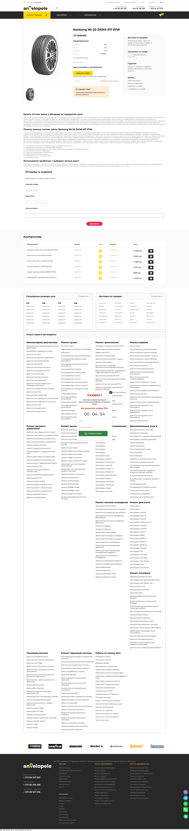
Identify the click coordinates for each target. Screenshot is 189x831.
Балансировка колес (137, 795)
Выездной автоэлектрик (140, 618)
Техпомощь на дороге (138, 784)
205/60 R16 (46, 323)
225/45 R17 (61, 310)
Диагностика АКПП (34, 364)
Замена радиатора (103, 567)
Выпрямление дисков (139, 365)
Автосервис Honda (103, 488)
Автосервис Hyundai (103, 491)
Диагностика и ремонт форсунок (40, 660)
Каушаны (102, 322)
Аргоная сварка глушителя (72, 430)
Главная (25, 21)
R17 (59, 303)
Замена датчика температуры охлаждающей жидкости (107, 551)
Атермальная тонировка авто (142, 497)
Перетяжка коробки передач (107, 670)
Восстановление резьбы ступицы (144, 356)
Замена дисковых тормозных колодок (76, 696)
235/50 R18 (77, 313)
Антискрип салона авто (139, 490)
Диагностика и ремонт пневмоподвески (139, 378)
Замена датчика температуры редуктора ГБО (39, 692)
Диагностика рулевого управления (41, 439)
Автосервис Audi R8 (138, 529)
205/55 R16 (46, 320)
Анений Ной (151, 303)
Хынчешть (118, 306)
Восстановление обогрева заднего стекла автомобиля (144, 607)
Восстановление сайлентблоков (143, 359)
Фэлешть (118, 303)
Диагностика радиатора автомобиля (110, 512)
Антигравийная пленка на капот (74, 385)
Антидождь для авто (138, 484)
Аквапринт (65, 352)
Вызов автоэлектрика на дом (142, 621)
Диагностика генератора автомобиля (145, 648)
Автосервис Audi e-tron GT (141, 522)
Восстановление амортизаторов (143, 349)
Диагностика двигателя (36, 408)
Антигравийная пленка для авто (74, 382)
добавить (94, 224)
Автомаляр (63, 812)
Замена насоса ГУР (34, 466)
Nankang (44, 21)
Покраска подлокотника (105, 688)
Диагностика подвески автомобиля (144, 390)
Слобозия (133, 306)
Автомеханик (64, 817)
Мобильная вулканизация (139, 770)
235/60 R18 (78, 316)
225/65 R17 (61, 316)
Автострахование (137, 443)
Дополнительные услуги (143, 426)
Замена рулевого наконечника (39, 484)
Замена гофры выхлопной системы (75, 451)
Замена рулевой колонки (37, 494)
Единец (132, 316)
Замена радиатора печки (105, 574)
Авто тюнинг (135, 346)
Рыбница (133, 322)
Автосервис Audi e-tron (105, 462)
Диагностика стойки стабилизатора (144, 402)
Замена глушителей (69, 448)
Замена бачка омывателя (105, 532)
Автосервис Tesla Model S (105, 506)
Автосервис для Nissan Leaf (141, 583)
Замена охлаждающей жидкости (108, 561)
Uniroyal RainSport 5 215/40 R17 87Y (39, 266)
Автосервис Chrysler (138, 548)
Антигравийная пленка (70, 376)
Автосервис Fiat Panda (139, 561)
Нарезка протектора (137, 792)
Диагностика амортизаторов (38, 367)
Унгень (149, 319)
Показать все (84, 296)
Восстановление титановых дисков (144, 362)
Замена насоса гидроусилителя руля (42, 463)
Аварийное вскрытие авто (141, 577)
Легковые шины (35, 21)
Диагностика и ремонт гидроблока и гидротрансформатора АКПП (110, 371)
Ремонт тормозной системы (76, 653)
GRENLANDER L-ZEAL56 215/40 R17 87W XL (42, 277)
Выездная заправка (137, 776)
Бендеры (102, 309)
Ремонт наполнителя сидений (108, 701)
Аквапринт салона (103, 657)
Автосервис (100, 443)
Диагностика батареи (35, 374)
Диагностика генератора (37, 395)
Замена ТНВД (32, 724)
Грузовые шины (64, 776)
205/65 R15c (30, 323)
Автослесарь (63, 814)
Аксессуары (63, 779)
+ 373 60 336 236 (138, 9)
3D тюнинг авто (67, 346)
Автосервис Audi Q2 (103, 465)
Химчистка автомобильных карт (108, 704)
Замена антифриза (103, 526)
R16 (43, 303)
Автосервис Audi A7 (138, 519)
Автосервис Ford (137, 564)
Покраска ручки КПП (104, 691)
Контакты (152, 2)
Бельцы (149, 306)
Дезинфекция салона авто (106, 666)
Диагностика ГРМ (34, 405)
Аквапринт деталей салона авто (143, 459)
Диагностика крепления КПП (107, 376)
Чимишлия (119, 313)
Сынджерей (103, 316)
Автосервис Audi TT (138, 532)
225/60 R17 (61, 313)
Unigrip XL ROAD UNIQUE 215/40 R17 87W (41, 272)
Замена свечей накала (36, 721)
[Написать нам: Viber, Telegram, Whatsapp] (186, 816)
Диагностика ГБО (34, 392)
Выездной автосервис (139, 615)
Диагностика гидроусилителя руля (41, 402)
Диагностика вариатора (36, 380)
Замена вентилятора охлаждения (109, 536)
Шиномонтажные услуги (139, 798)
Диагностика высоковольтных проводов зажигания (39, 384)
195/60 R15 (29, 316)
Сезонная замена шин (138, 779)
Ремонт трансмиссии (107, 342)
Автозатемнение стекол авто (142, 430)
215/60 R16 (45, 310)
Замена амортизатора (139, 421)
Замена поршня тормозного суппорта (77, 706)
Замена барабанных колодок (73, 671)
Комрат (101, 306)
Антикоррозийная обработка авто (75, 394)
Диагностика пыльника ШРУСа (108, 384)
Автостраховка (136, 452)
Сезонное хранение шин (139, 768)
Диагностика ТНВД (34, 663)
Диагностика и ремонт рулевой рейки (42, 435)
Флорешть (118, 322)
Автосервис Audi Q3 (138, 525)
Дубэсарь (149, 313)
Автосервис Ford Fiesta (139, 568)
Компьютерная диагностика (42, 342)
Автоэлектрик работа (67, 823)
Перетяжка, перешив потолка (107, 681)
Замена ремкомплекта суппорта (74, 726)
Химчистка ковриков (104, 710)
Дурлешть (118, 316)
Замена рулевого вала (36, 481)
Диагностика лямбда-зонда (72, 439)
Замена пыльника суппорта (72, 709)
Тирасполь (103, 319)
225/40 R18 (77, 306)
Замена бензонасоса (35, 685)
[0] (160, 15)
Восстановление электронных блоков (145, 611)
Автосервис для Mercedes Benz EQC (145, 580)
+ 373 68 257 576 (156, 9)
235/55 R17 (61, 320)
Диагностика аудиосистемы (38, 371)
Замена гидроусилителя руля (39, 448)
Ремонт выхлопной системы (76, 426)
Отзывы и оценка (38, 172)
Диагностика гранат (103, 362)
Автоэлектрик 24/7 (137, 586)
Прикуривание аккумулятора (141, 787)
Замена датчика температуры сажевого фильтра (73, 470)
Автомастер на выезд (139, 433)
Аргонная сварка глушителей (73, 433)
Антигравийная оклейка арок (73, 372)
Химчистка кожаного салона (107, 714)
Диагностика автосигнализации (40, 358)
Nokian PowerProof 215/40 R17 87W (39, 255)
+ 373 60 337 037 (120, 9)
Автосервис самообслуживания (143, 439)
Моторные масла (65, 781)
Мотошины (63, 773)
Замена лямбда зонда (70, 487)
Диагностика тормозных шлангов (75, 668)
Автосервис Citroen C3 (104, 472)
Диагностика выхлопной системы (40, 389)
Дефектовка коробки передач (107, 349)
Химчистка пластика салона (106, 717)
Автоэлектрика (136, 593)
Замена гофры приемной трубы (74, 461)
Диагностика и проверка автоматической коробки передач (109, 366)
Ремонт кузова (69, 342)
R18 (75, 303)
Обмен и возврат (130, 2)
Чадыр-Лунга (134, 309)
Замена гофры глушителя (71, 454)
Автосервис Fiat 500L (138, 555)
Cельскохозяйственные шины (70, 770)
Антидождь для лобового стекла (143, 487)
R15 (27, 303)
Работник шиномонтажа (68, 820)
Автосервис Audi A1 (103, 459)
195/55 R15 (29, 313)
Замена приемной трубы (71, 494)
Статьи (61, 803)
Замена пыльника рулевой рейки (40, 475)
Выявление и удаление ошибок (40, 351)
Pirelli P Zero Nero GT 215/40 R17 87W (40, 261)
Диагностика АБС (34, 354)
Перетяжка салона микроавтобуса (109, 673)
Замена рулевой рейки (36, 497)
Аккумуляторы (64, 784)
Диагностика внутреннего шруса (109, 359)
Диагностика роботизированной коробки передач (109, 388)
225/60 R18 (78, 310)
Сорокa (117, 309)
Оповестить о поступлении (109, 81)
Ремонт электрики (140, 573)
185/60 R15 (29, 306)
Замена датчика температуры (107, 542)
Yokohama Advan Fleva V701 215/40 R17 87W (42, 250)
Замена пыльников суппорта (73, 723)
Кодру (132, 303)
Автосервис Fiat (136, 551)
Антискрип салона (103, 660)
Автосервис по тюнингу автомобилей (145, 436)
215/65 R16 (45, 313)
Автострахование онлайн (140, 449)
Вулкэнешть (150, 322)
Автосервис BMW (137, 535)
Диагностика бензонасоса (37, 377)
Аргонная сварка (68, 410)
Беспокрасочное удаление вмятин (75, 414)
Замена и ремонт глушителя (72, 474)
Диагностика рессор (138, 394)
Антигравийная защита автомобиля (76, 356)
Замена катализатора (70, 477)
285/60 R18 (78, 323)
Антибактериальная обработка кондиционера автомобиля (143, 471)
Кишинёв (102, 303)
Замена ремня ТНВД (35, 708)
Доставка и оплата (113, 2)
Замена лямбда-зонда (70, 490)
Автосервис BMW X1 (138, 542)
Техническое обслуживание (104, 784)
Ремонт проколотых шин (139, 790)
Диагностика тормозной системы (75, 665)
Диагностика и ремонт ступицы (143, 382)
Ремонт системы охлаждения (111, 502)
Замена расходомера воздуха (39, 700)
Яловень (118, 319)
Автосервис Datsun (103, 478)
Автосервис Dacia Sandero (106, 475)
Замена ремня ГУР (34, 478)
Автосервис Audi (102, 456)
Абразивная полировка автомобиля (76, 349)
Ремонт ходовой (139, 342)
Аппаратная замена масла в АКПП (109, 346)
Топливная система (37, 653)
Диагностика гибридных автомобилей (42, 398)
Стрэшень (102, 313)
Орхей (132, 313)
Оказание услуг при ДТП (139, 781)
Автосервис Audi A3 (138, 512)
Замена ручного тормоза (71, 729)
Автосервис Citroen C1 (104, 469)
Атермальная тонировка (140, 494)
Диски (61, 787)
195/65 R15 (29, 320)
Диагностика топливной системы (40, 666)
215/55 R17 (61, 306)
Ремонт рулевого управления (36, 427)
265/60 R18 (78, 320)
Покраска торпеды (103, 697)
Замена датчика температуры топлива (42, 696)
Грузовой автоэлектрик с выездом (144, 624)
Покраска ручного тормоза (106, 694)
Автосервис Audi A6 (138, 516)
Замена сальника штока (36, 715)
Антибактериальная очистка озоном (110, 509)
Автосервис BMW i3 (138, 538)
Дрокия (149, 309)
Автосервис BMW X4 (138, 545)
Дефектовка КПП (102, 352)
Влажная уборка (102, 663)
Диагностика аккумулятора (38, 361)
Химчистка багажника (104, 707)
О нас (142, 2)
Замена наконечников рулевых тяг (41, 460)
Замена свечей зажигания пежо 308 (41, 718)
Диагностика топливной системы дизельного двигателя (40, 676)
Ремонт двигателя (140, 502)
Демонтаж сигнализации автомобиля (145, 628)
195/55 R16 (45, 316)
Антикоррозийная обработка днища (76, 402)
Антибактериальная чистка (141, 476)
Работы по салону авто (108, 653)
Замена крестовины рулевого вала (41, 457)
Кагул (132, 319)
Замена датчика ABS (69, 693)
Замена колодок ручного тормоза (75, 700)
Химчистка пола (102, 720)
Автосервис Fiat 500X (139, 558)
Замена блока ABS (68, 675)
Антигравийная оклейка (71, 369)
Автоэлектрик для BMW (140, 590)
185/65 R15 (29, 310)
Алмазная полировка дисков (142, 462)
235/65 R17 (61, 323)
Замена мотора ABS (69, 703)
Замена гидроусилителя (37, 445)
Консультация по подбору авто (141, 773)
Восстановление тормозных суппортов (77, 662)
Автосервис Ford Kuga (104, 482)
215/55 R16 (45, 306)
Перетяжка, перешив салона (107, 684)
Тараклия (149, 316)
